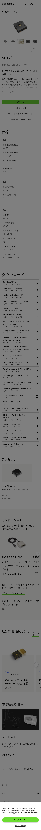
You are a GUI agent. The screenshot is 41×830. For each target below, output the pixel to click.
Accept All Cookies (20, 820)
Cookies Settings (20, 826)
